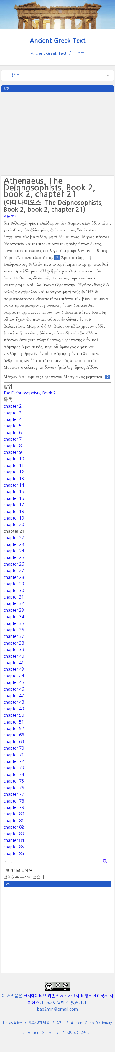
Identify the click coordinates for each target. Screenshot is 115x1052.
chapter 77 (14, 794)
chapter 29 (14, 584)
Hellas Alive (12, 1023)
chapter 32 (14, 603)
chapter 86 (14, 854)
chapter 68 (14, 735)
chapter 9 (13, 452)
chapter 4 (13, 419)
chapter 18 (14, 512)
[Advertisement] (57, 133)
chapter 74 (14, 775)
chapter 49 (14, 709)
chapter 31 (14, 597)
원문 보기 (10, 216)
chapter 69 (14, 742)
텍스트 (79, 53)
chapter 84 (14, 840)
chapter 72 (14, 761)
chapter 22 (14, 538)
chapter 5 (13, 426)
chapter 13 (14, 479)
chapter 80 (14, 814)
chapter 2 (13, 406)
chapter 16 (14, 498)
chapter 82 (14, 827)
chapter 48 (14, 702)
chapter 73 (14, 768)
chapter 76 (14, 788)
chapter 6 (13, 433)
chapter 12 (14, 472)
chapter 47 (14, 696)
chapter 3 (13, 413)
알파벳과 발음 (39, 1023)
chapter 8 (13, 446)
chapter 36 (14, 630)
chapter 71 (14, 755)
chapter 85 (14, 847)
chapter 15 (14, 492)
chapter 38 (14, 643)
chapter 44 (14, 676)
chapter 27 (14, 571)
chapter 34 (14, 617)
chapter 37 (14, 636)
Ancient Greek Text (58, 41)
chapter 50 (14, 715)
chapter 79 (14, 807)
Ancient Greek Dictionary (91, 1023)
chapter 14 (14, 485)
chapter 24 (14, 551)
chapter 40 (14, 656)
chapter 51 (14, 722)
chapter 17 (14, 505)
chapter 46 (14, 689)
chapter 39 (14, 650)
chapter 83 (14, 834)
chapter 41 (14, 663)
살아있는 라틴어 (79, 1032)
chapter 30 (14, 591)
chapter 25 (14, 557)
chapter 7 (13, 439)
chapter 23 (14, 544)
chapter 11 (14, 465)
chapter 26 (14, 564)
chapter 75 (14, 781)
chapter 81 (14, 821)
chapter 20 (14, 524)
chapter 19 (14, 518)
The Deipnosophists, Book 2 (30, 393)
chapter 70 (14, 748)
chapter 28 (14, 577)
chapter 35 (14, 623)
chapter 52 (14, 728)
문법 (60, 1023)
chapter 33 (14, 610)
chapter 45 (14, 682)
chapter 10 (14, 459)
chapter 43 (14, 669)
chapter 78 (14, 801)
